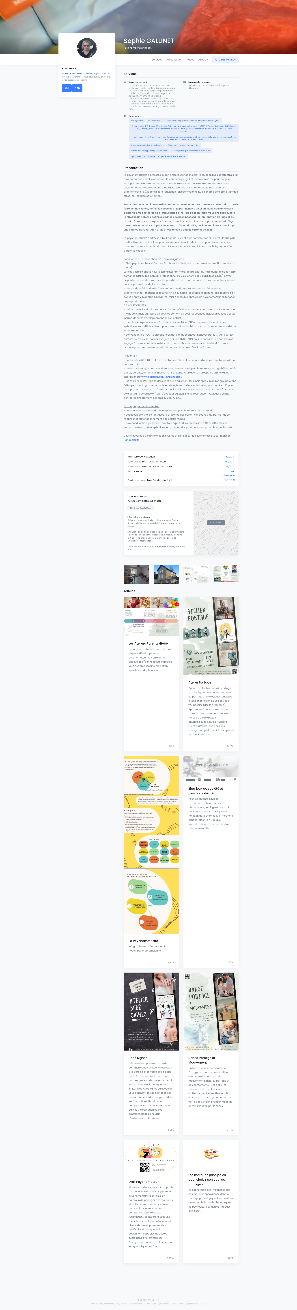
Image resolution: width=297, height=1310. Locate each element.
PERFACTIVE (144, 1300)
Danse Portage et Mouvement (201, 1060)
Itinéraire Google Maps (141, 508)
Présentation (174, 59)
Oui (67, 88)
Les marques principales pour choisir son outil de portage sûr (207, 1179)
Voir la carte (216, 523)
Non (77, 88)
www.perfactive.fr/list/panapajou (161, 377)
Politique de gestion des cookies (162, 1303)
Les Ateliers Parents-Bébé (148, 643)
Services (157, 59)
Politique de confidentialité (136, 1303)
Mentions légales (116, 1303)
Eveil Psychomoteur (144, 1182)
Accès (190, 59)
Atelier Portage (199, 682)
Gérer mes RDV (227, 59)
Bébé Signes (138, 1058)
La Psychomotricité (143, 941)
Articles (203, 59)
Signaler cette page (99, 1303)
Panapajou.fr (131, 440)
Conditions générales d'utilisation (192, 1303)
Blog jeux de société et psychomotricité (205, 790)
